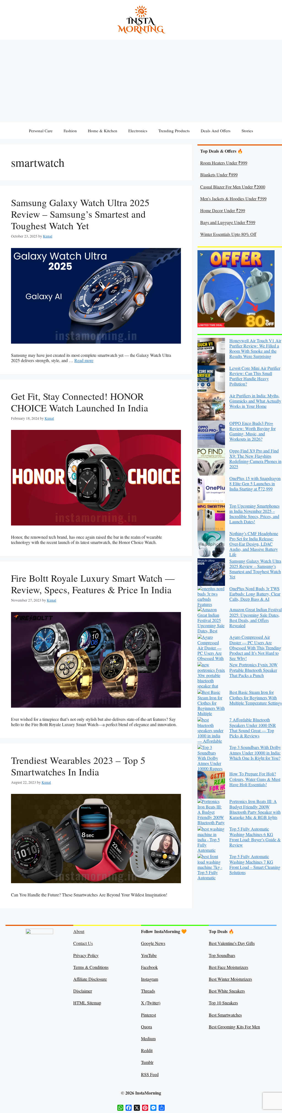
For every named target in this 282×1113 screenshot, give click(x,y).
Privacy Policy (86, 955)
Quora (146, 1027)
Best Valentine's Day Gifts (232, 943)
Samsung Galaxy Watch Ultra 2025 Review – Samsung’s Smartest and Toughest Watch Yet (80, 214)
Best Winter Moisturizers (230, 979)
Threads (148, 991)
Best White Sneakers (227, 991)
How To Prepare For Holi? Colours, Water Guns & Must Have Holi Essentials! (254, 779)
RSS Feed (150, 1074)
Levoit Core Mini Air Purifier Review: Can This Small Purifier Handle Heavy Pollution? (254, 376)
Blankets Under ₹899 (219, 174)
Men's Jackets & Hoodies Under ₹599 (233, 198)
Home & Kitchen (102, 130)
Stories (247, 130)
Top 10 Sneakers (223, 1003)
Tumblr (147, 1062)
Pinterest (148, 1015)
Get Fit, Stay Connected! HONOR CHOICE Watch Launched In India (79, 402)
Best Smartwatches (225, 1015)
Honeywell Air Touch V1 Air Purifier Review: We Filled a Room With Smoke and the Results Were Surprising (255, 348)
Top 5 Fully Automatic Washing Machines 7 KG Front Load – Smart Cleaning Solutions (254, 864)
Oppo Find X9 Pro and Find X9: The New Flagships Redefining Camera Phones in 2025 (255, 459)
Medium (148, 1038)
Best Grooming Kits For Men (234, 1027)
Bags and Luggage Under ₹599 (227, 222)
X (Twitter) (150, 1003)
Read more (83, 360)
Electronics (137, 130)
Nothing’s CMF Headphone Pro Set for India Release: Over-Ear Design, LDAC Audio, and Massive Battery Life (253, 543)
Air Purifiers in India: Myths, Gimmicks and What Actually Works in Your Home (255, 401)
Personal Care (41, 130)
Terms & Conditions (91, 967)
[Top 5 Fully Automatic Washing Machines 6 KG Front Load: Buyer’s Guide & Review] (211, 840)
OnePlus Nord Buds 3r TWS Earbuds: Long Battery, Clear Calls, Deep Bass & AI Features (238, 596)
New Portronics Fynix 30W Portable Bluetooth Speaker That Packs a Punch (253, 670)
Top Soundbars (222, 955)
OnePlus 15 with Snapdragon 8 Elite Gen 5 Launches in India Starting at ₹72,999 (255, 483)
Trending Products (174, 130)
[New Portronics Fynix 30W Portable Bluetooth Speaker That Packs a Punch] (211, 675)
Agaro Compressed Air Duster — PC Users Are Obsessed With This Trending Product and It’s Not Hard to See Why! (255, 647)
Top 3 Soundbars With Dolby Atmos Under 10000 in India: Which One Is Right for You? (255, 752)
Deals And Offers (216, 130)
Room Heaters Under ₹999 (223, 163)
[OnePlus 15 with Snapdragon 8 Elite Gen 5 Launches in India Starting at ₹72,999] (211, 489)
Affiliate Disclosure (90, 979)
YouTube (149, 955)
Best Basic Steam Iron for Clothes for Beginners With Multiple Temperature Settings (255, 697)
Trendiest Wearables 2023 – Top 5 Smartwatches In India (78, 766)
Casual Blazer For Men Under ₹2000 (232, 187)
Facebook (149, 967)
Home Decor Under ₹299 (222, 210)
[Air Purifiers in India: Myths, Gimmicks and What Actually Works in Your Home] (211, 407)
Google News (153, 943)
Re (143, 1050)
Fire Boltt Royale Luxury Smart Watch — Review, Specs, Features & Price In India (93, 584)
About (78, 931)
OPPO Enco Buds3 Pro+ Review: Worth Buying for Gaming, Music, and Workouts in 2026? (252, 431)
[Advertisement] (141, 81)
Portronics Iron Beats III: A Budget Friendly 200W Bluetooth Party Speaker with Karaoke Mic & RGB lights (255, 809)
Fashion (70, 130)
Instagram (149, 979)
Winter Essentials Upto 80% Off (228, 234)
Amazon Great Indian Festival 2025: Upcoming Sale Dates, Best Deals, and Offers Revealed (255, 617)
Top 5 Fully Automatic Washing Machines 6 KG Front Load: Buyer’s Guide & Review (255, 837)
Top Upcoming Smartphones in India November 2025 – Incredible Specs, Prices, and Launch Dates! (254, 514)
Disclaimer (82, 991)
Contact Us (83, 943)
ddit (149, 1050)
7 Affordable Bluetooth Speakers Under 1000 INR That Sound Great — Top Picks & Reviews (252, 728)
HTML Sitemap (87, 1003)
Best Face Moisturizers (228, 967)
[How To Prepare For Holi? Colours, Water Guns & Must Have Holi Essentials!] (211, 785)
